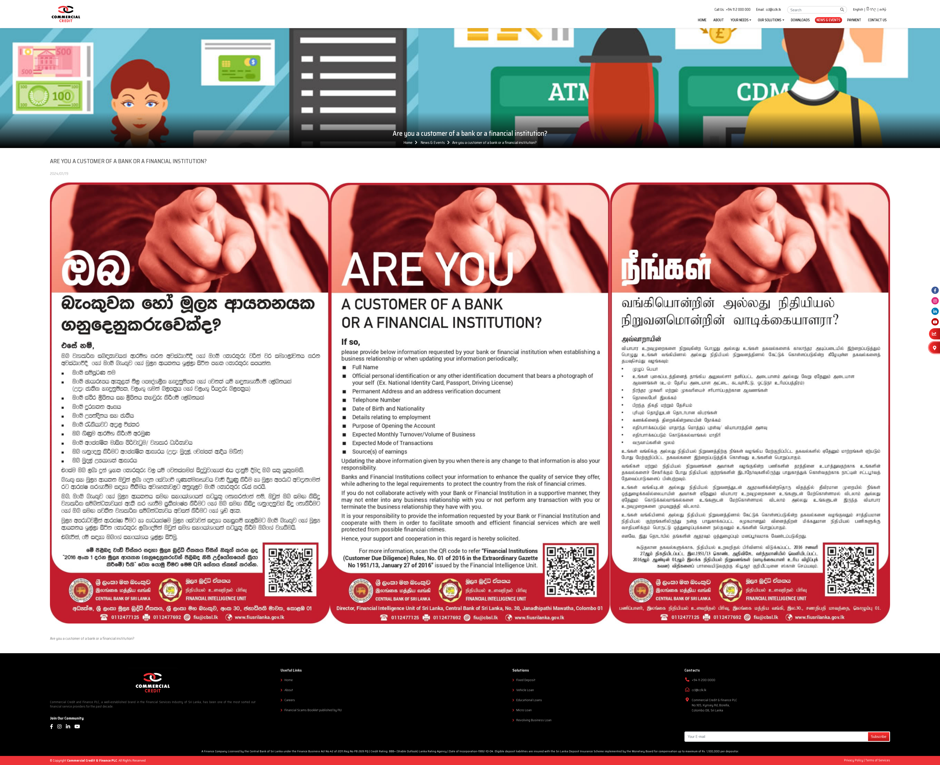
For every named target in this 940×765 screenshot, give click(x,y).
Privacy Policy (854, 760)
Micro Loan (524, 710)
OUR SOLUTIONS (769, 20)
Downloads (800, 20)
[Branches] (934, 347)
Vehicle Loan (525, 690)
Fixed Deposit (525, 680)
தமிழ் (883, 9)
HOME (702, 20)
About (288, 690)
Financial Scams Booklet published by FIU (313, 710)
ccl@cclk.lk (699, 690)
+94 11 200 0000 (703, 680)
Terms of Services (877, 760)
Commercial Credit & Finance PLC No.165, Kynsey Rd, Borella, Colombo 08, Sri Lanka (714, 705)
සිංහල (871, 9)
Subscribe (878, 736)
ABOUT (718, 20)
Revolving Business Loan (534, 720)
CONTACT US (877, 20)
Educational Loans (529, 700)
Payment (854, 20)
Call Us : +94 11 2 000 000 (733, 9)
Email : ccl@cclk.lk (768, 9)
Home (407, 142)
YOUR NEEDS (740, 20)
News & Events (828, 20)
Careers (289, 700)
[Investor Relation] (934, 334)
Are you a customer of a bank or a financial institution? (494, 142)
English (858, 9)
